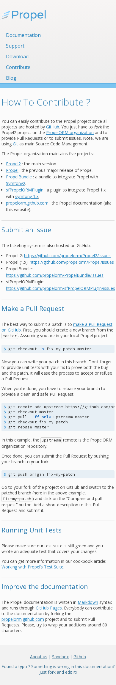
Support (15, 46)
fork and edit (60, 672)
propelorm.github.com (27, 203)
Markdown (88, 602)
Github (79, 656)
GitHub (52, 127)
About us (38, 656)
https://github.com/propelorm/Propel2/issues (67, 255)
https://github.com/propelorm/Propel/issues (72, 262)
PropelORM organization (70, 132)
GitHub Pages (49, 608)
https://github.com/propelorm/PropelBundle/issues (55, 275)
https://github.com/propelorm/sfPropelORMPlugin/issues (60, 288)
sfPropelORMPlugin (24, 190)
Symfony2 (15, 183)
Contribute (18, 67)
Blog (11, 78)
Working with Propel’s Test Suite (32, 567)
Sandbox (60, 656)
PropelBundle (19, 177)
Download (17, 56)
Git (15, 144)
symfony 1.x (26, 196)
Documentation (23, 35)
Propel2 (13, 163)
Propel (12, 170)
